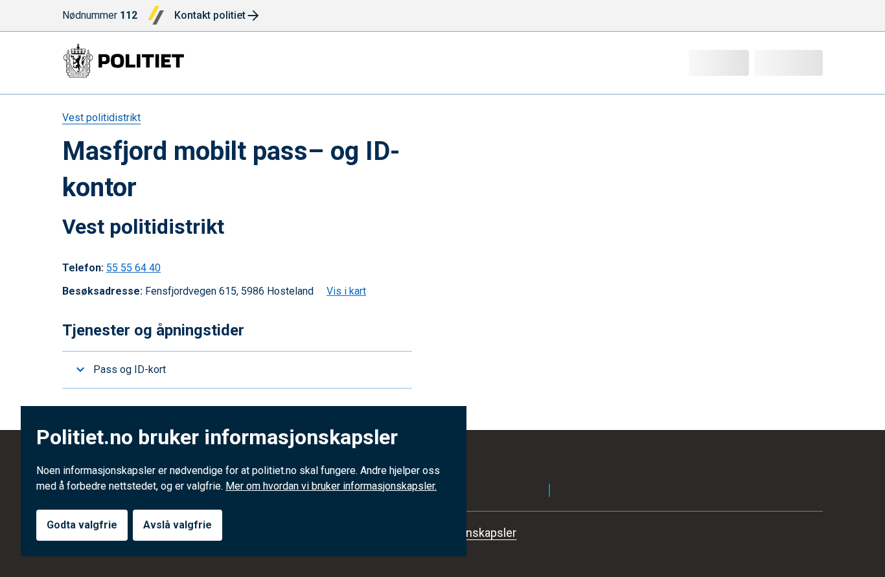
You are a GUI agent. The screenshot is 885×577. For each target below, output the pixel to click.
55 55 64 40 (133, 268)
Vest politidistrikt (101, 117)
